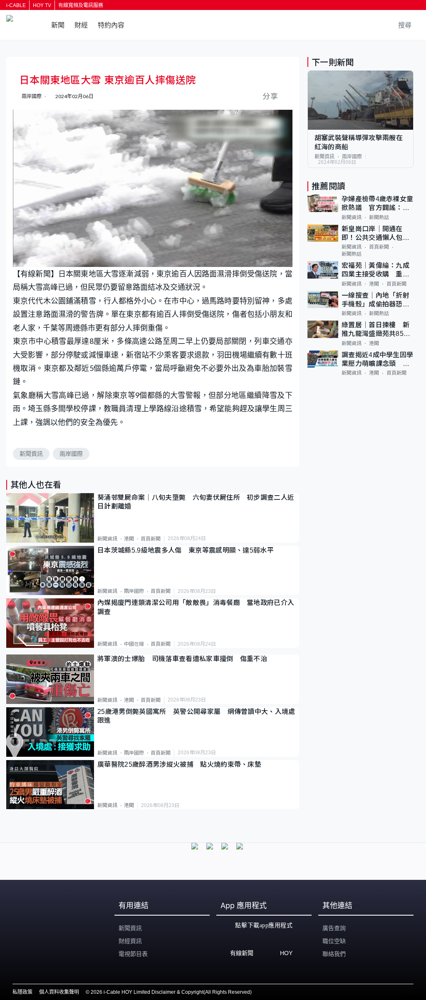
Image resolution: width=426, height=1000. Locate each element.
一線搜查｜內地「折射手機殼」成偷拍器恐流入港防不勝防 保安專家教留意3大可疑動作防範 (378, 300)
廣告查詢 (334, 928)
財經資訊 (130, 941)
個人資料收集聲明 (59, 992)
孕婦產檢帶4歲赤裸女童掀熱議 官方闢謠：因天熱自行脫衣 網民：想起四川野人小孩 (378, 203)
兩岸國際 (71, 453)
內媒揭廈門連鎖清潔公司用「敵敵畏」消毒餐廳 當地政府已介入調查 (195, 607)
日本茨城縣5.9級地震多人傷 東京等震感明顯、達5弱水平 (185, 550)
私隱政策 (22, 992)
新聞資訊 (31, 453)
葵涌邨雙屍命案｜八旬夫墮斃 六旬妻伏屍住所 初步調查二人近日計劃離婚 (195, 502)
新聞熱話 (379, 217)
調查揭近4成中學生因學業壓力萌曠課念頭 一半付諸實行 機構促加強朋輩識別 (378, 359)
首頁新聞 (151, 539)
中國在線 (134, 644)
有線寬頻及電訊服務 (80, 5)
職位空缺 (334, 941)
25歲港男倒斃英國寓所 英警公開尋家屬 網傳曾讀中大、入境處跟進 (196, 716)
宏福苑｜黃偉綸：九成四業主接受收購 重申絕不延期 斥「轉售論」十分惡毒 (377, 270)
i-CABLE (16, 5)
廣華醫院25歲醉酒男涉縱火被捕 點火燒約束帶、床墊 (179, 764)
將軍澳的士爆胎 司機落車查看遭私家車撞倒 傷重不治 (182, 658)
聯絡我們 (334, 954)
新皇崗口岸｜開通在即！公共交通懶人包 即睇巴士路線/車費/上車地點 (377, 233)
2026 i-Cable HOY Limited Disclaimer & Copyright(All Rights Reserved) (171, 992)
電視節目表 (133, 954)
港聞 (129, 539)
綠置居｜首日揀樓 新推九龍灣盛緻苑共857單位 (375, 329)
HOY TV (42, 5)
